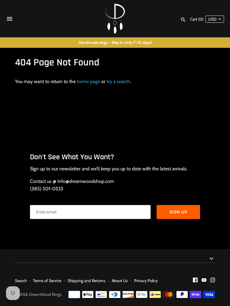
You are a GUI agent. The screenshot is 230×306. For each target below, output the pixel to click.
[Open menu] (9, 20)
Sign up (178, 212)
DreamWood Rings (45, 294)
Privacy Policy (146, 280)
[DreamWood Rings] (115, 18)
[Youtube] (204, 281)
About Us (120, 280)
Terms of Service (47, 280)
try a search (118, 81)
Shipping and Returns (86, 280)
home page (88, 81)
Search (21, 280)
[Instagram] (212, 281)
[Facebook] (195, 281)
